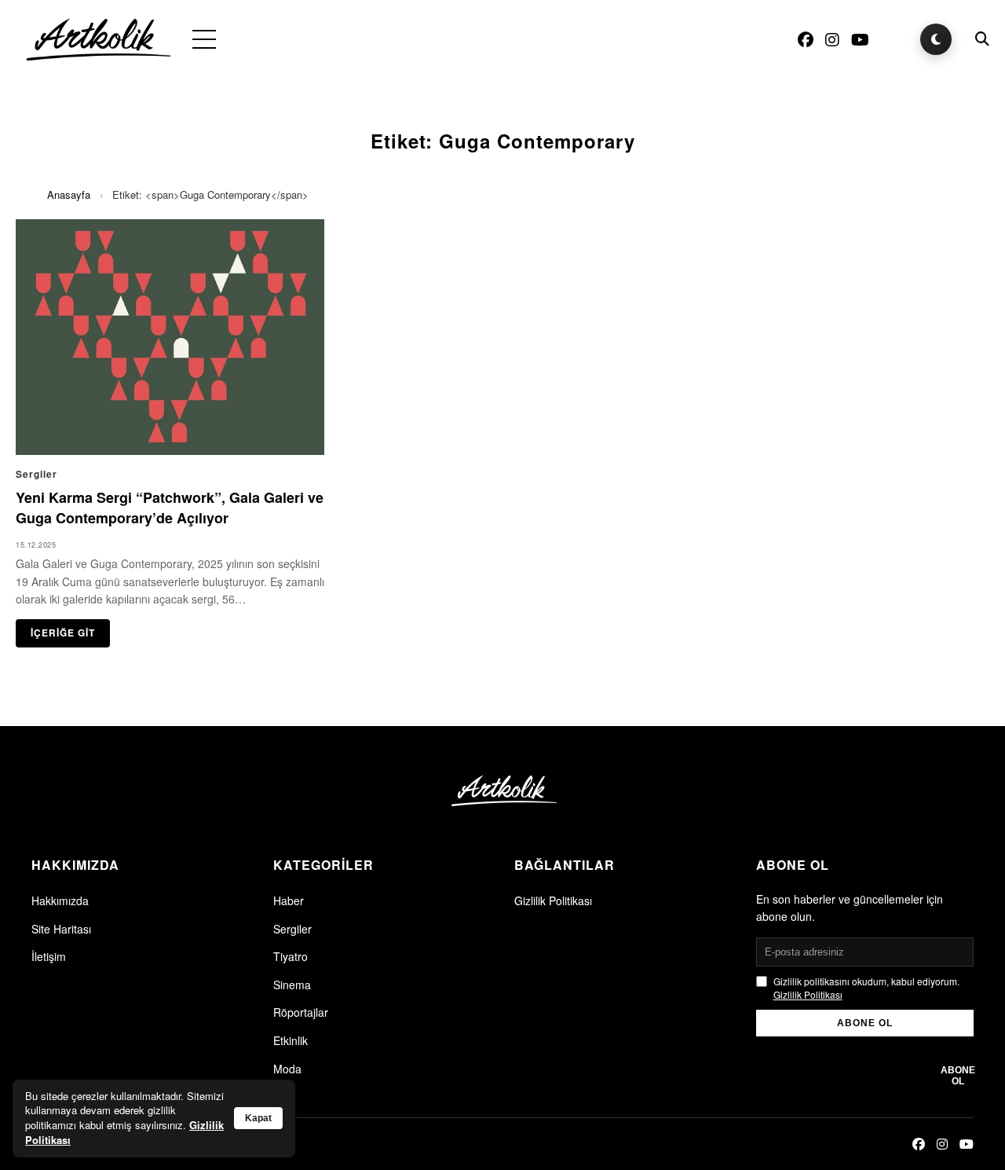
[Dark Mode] (936, 39)
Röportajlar (300, 1012)
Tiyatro (290, 956)
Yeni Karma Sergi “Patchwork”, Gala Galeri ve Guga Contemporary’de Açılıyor (169, 507)
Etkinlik (290, 1040)
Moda (287, 1068)
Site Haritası (61, 929)
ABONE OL (865, 1023)
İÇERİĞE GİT (63, 632)
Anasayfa (68, 194)
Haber (288, 900)
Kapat (258, 1118)
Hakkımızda (60, 900)
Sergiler (292, 929)
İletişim (48, 956)
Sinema (292, 984)
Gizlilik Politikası (553, 900)
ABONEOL (958, 1076)
